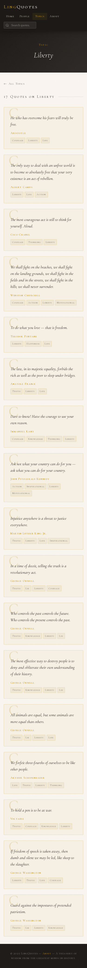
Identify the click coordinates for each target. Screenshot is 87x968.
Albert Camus (21, 187)
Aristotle (18, 133)
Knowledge (35, 438)
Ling (21, 7)
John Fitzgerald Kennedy (29, 479)
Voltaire (17, 819)
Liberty (33, 140)
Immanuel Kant (22, 431)
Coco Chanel (20, 234)
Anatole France (23, 384)
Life (45, 140)
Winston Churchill (25, 295)
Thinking (34, 242)
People (25, 16)
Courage (17, 140)
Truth (16, 391)
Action (41, 194)
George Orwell (22, 581)
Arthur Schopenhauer (27, 778)
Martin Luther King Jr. (28, 533)
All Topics (17, 84)
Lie (27, 588)
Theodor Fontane (23, 336)
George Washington (25, 873)
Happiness (33, 343)
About (55, 16)
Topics (40, 16)
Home (10, 16)
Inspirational (36, 486)
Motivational (65, 302)
